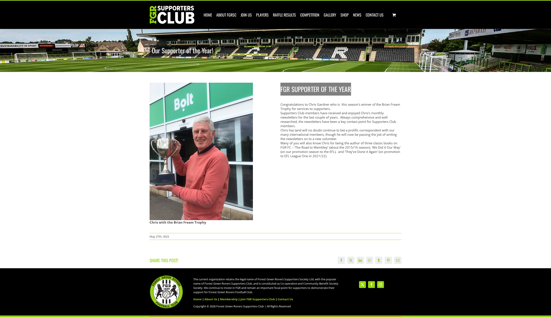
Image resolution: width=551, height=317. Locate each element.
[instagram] (380, 284)
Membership (229, 299)
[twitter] (362, 284)
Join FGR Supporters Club (257, 299)
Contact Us (285, 299)
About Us (210, 299)
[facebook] (371, 284)
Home (197, 299)
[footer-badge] (166, 276)
